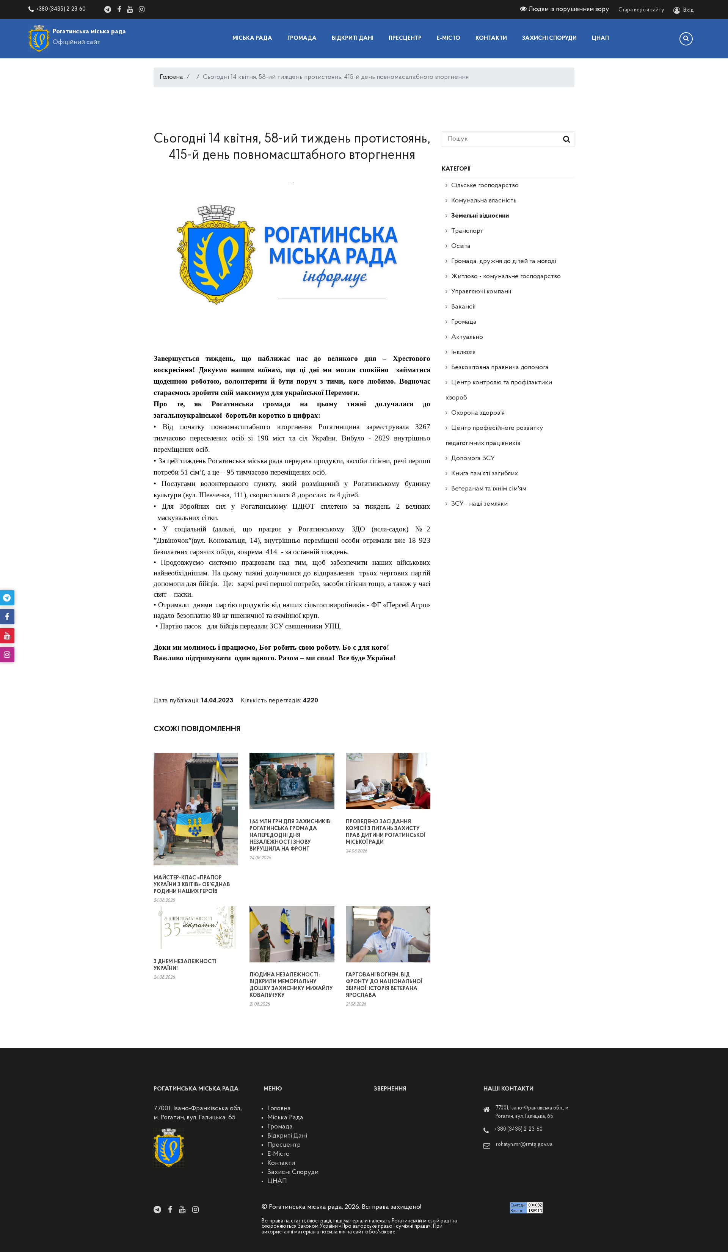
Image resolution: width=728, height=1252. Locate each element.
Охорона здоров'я (478, 413)
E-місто (448, 38)
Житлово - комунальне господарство (506, 276)
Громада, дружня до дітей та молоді (503, 261)
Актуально (467, 337)
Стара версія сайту (641, 10)
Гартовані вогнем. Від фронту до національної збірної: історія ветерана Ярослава (384, 985)
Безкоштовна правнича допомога (500, 367)
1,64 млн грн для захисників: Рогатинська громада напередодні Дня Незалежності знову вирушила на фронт (290, 835)
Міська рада (252, 38)
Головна (171, 77)
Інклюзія (463, 352)
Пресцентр (405, 38)
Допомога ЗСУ (473, 458)
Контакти (491, 38)
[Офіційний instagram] (141, 9)
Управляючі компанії (481, 291)
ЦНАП (600, 38)
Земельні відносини (480, 216)
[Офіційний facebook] (119, 9)
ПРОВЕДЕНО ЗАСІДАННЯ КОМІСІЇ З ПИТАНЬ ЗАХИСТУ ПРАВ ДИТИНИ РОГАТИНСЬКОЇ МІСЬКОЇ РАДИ (385, 832)
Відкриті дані (352, 38)
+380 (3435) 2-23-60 (61, 9)
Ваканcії (463, 307)
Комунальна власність (483, 200)
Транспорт (467, 231)
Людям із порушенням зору (569, 9)
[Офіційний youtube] (130, 9)
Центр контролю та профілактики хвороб (499, 390)
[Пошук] (686, 38)
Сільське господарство (485, 185)
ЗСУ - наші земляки (479, 504)
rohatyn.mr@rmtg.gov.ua (524, 1144)
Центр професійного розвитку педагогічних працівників (494, 436)
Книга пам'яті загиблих (484, 473)
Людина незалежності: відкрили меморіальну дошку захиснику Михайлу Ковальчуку (291, 985)
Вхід (688, 10)
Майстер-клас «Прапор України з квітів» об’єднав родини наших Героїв (192, 885)
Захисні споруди (549, 38)
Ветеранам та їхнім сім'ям (488, 489)
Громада (302, 38)
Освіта (461, 246)
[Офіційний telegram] (107, 9)
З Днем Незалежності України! (185, 965)
